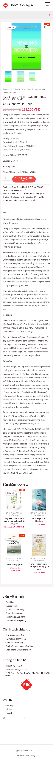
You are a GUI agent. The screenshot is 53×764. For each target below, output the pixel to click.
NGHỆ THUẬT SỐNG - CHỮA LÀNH (24, 98)
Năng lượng (14, 197)
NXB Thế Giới (14, 200)
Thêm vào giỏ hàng (24, 179)
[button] (49, 14)
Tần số (32, 200)
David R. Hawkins (34, 89)
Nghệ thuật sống (26, 197)
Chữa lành (11, 194)
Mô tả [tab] (6, 213)
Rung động (24, 200)
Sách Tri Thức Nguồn (22, 5)
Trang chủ (7, 89)
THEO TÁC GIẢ (19, 89)
